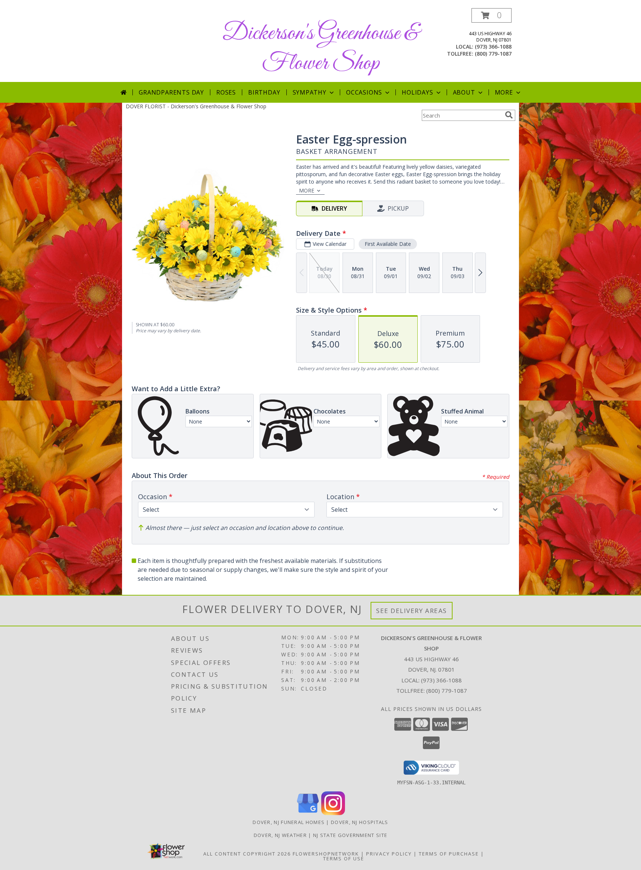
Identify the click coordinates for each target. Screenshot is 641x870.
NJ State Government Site (350, 835)
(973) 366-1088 (493, 46)
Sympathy (309, 92)
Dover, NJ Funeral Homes (289, 822)
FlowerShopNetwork (326, 853)
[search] (509, 115)
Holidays (417, 92)
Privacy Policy (389, 853)
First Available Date (388, 243)
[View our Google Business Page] (308, 813)
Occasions (364, 92)
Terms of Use (343, 858)
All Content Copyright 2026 (247, 853)
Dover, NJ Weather (280, 835)
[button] (491, 15)
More (504, 92)
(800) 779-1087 (493, 53)
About (464, 92)
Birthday (264, 92)
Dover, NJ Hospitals (359, 822)
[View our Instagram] (333, 813)
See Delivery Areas (411, 610)
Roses (226, 92)
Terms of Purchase (449, 853)
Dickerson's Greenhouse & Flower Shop (320, 49)
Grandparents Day (171, 92)
